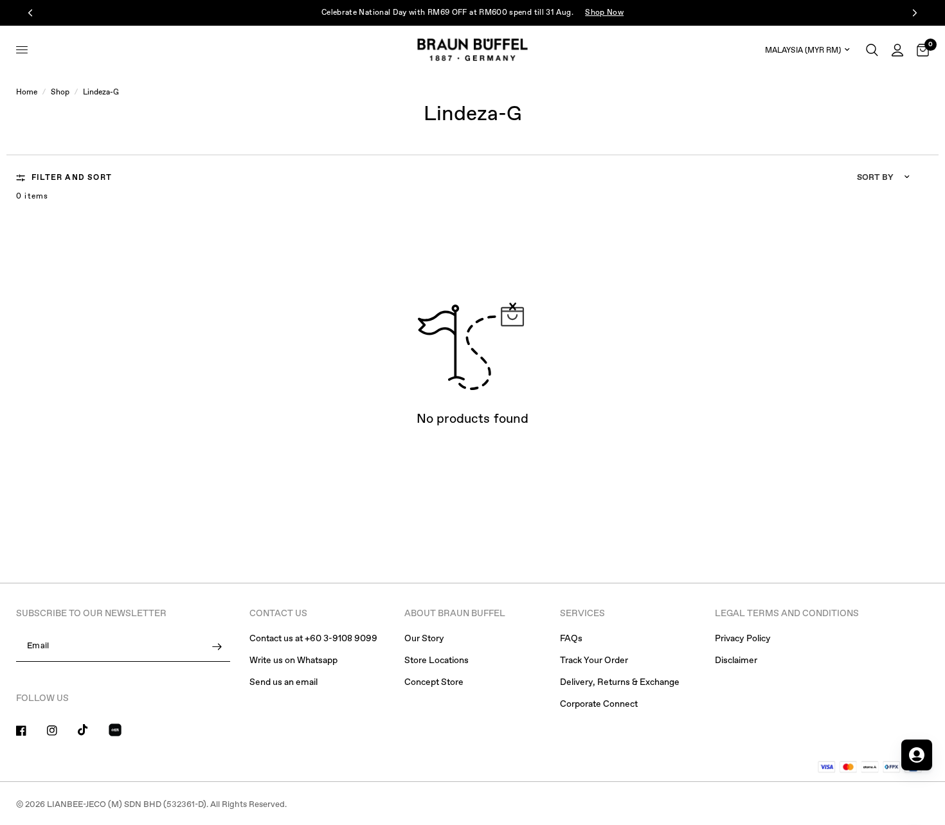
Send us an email (283, 682)
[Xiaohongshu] (123, 732)
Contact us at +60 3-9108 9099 (313, 638)
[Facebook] (30, 730)
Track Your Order (594, 660)
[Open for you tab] (916, 755)
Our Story (424, 638)
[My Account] (897, 50)
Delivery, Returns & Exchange (620, 682)
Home (26, 92)
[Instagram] (61, 730)
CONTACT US (278, 613)
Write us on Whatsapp (293, 660)
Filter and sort (72, 178)
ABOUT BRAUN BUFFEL (454, 613)
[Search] (872, 50)
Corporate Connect (599, 704)
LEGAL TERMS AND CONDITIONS (787, 613)
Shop (60, 92)
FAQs (571, 638)
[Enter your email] (217, 646)
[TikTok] (92, 730)
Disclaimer (736, 660)
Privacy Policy (743, 638)
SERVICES (582, 613)
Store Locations (436, 660)
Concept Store (434, 682)
